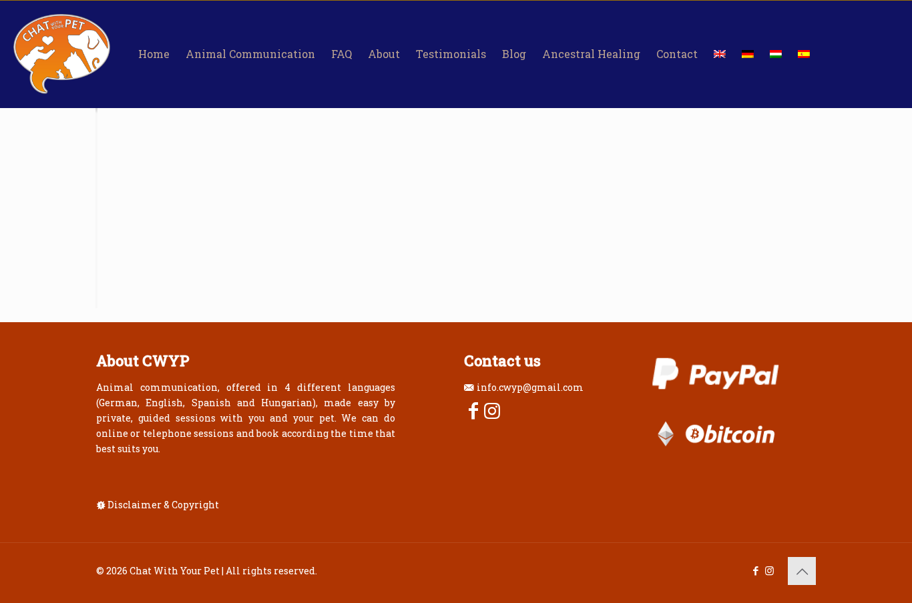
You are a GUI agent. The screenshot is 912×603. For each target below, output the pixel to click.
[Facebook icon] (755, 570)
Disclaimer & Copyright (163, 504)
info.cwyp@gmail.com (530, 387)
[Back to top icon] (802, 571)
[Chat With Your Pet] (61, 54)
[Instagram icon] (769, 570)
